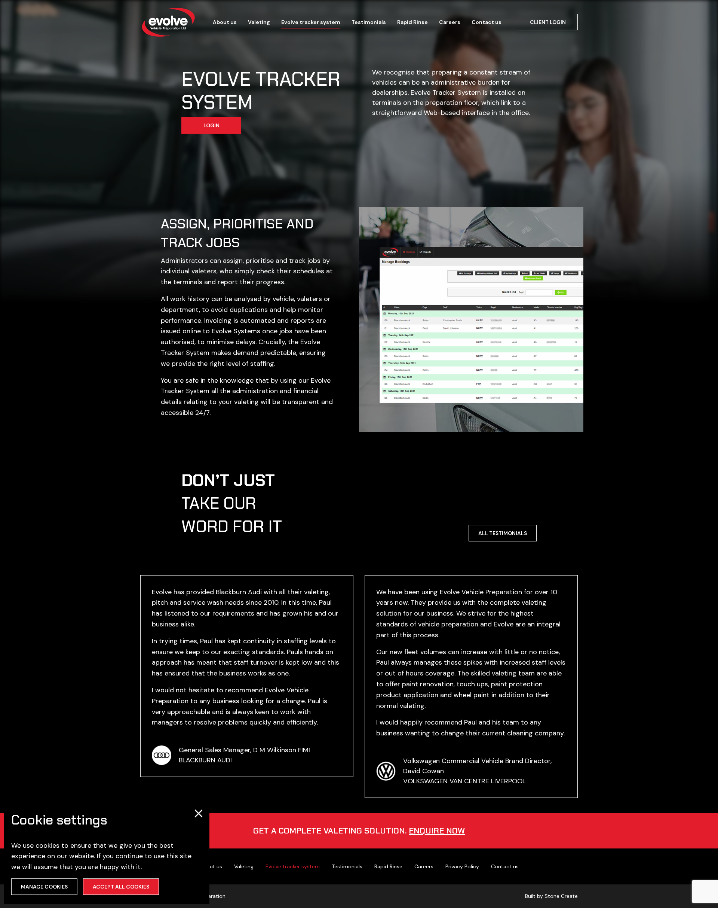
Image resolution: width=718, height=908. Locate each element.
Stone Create (561, 896)
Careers (449, 22)
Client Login (548, 22)
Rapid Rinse (412, 22)
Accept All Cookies (121, 886)
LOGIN (211, 125)
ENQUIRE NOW (437, 830)
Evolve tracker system (310, 22)
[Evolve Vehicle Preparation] (168, 22)
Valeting (259, 22)
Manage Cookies (44, 886)
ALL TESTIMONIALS (502, 533)
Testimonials (369, 22)
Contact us (486, 22)
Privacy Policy (462, 866)
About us (225, 22)
